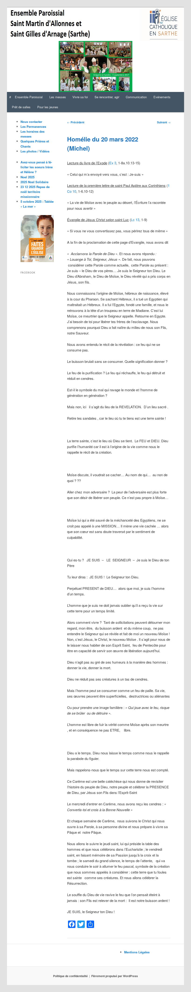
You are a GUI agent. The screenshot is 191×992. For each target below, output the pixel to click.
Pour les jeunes (47, 107)
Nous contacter (31, 121)
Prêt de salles (21, 107)
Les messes (57, 97)
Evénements (162, 97)
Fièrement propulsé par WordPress (114, 976)
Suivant (164, 122)
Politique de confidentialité (70, 976)
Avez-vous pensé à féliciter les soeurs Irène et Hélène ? (36, 167)
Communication (136, 97)
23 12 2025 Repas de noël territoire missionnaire (35, 192)
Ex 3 (112, 162)
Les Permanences (33, 126)
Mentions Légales (137, 952)
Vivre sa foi (80, 97)
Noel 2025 (27, 177)
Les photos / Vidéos (34, 151)
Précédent (75, 122)
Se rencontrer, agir (107, 97)
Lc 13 (135, 219)
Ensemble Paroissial (29, 97)
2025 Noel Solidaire (34, 182)
